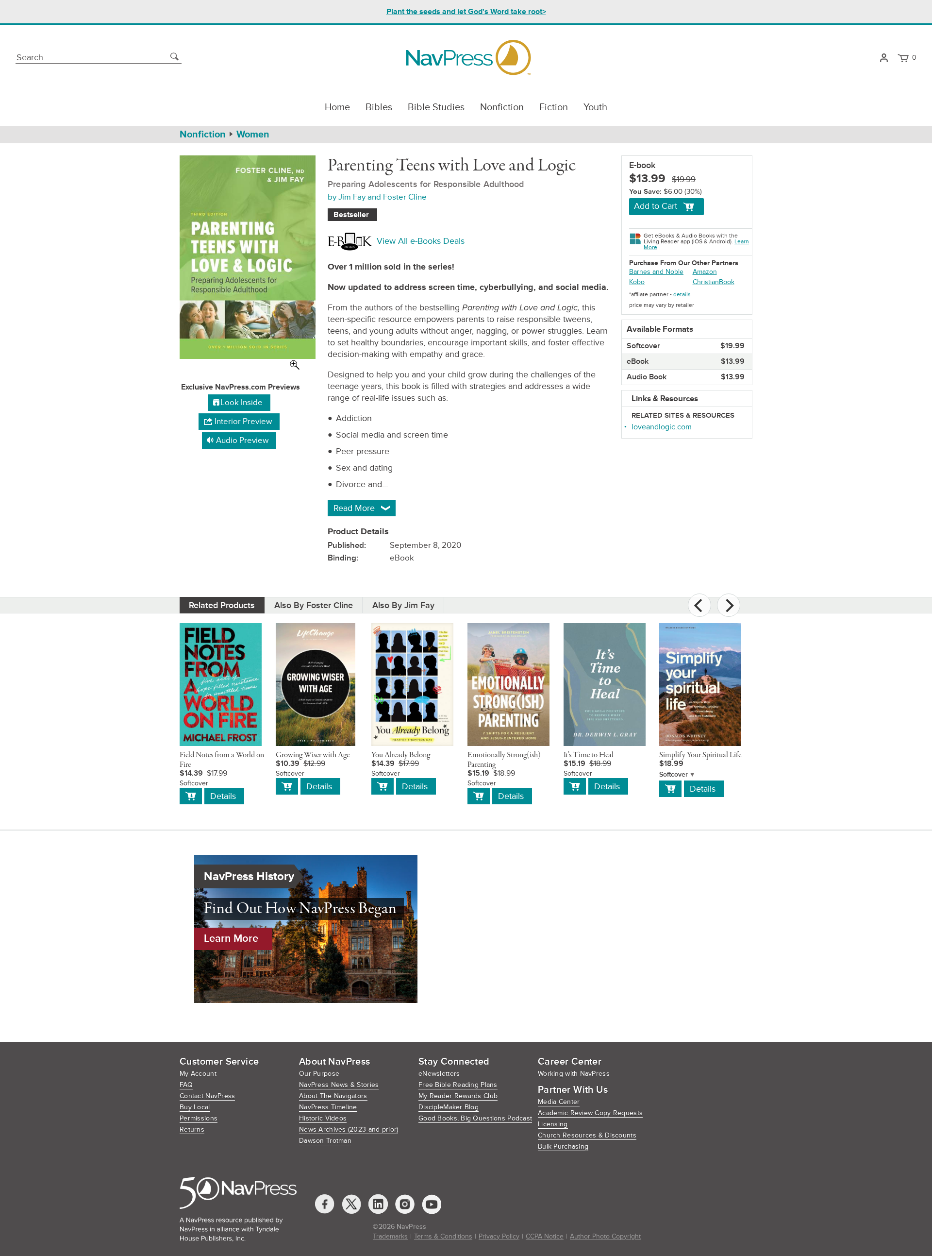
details (682, 294)
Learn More (231, 938)
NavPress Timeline (328, 1107)
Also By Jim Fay (403, 605)
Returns (192, 1129)
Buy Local (195, 1107)
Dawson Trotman (325, 1141)
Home (337, 107)
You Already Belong (400, 755)
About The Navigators (333, 1096)
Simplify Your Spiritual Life (700, 755)
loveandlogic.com (662, 427)
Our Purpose (319, 1073)
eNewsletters (439, 1073)
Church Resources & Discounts (587, 1135)
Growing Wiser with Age (313, 755)
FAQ (186, 1085)
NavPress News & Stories (339, 1085)
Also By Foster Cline (313, 605)
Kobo (637, 282)
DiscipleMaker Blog (448, 1107)
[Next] (728, 605)
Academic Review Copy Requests (590, 1113)
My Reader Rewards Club (458, 1096)
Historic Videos (323, 1118)
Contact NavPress (207, 1096)
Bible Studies (436, 107)
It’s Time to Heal (589, 755)
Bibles (379, 107)
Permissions (198, 1118)
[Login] (884, 58)
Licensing (553, 1124)
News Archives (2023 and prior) (348, 1129)
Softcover (673, 774)
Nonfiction (502, 107)
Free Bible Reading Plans (458, 1085)
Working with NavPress (574, 1073)
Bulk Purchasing (563, 1146)
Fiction (553, 107)
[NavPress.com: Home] (468, 57)
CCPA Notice (545, 1236)
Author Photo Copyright (605, 1236)
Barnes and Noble (656, 272)
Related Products (222, 605)
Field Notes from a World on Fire (222, 760)
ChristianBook (713, 282)
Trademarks (390, 1236)
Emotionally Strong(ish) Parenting (504, 760)
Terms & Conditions (443, 1236)
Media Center (559, 1102)
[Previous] (699, 605)
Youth (595, 107)
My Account (198, 1073)
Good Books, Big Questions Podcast (475, 1118)
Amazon (705, 272)
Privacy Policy (499, 1236)
